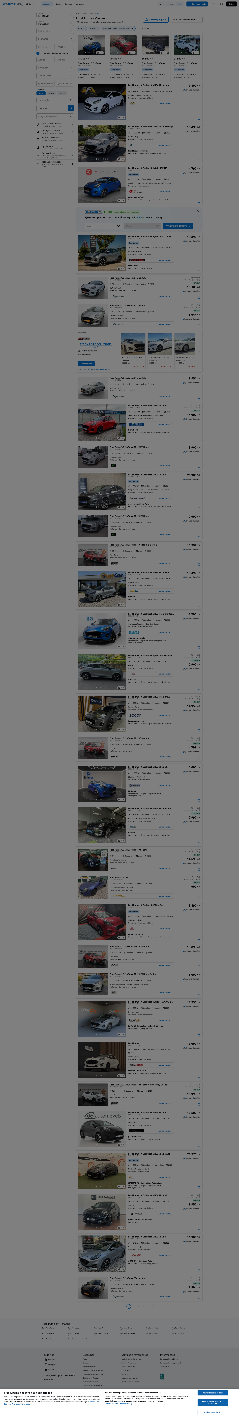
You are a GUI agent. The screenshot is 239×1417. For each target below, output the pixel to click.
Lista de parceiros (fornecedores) (118, 1404)
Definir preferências (212, 1412)
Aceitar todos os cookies (213, 1393)
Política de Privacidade (21, 1404)
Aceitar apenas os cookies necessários (212, 1402)
